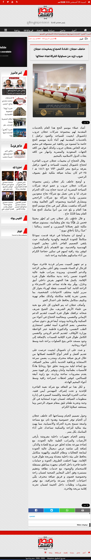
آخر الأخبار (16, 73)
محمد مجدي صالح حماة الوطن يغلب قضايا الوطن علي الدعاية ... (8, 206)
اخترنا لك (17, 168)
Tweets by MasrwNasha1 (19, 235)
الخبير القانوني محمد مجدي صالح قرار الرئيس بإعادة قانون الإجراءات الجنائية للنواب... (20, 208)
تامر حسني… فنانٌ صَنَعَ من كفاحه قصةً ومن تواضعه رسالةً (21, 185)
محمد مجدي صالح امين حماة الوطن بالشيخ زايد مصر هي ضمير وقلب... (8, 186)
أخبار (81, 39)
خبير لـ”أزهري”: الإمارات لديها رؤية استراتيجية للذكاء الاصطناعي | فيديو (65, 34)
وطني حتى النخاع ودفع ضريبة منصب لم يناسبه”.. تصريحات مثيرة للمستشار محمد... (15, 153)
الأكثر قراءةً (16, 146)
